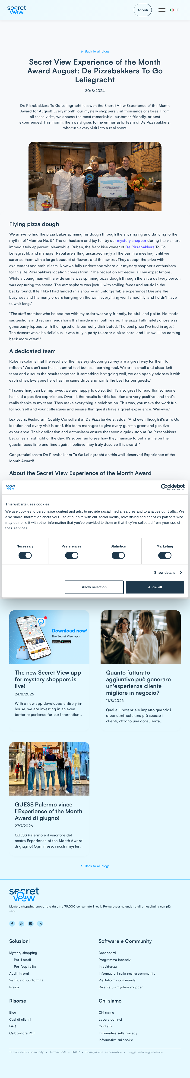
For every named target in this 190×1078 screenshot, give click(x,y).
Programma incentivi (115, 959)
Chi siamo (106, 1012)
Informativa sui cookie (116, 1040)
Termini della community (26, 1052)
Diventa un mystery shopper (121, 987)
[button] (162, 10)
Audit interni (19, 973)
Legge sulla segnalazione (145, 1052)
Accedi (143, 10)
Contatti (105, 1026)
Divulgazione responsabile (104, 1052)
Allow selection (94, 587)
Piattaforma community (117, 980)
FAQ (12, 1026)
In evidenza (108, 966)
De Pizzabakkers (139, 247)
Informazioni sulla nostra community (127, 973)
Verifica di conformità (26, 980)
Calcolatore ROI (22, 1033)
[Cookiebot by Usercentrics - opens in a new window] (164, 487)
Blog (12, 1012)
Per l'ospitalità (25, 966)
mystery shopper (131, 240)
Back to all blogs (95, 51)
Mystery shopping (23, 952)
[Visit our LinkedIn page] (40, 923)
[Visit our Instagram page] (30, 923)
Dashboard (107, 952)
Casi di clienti (20, 1019)
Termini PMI (58, 1052)
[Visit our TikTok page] (21, 923)
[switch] (71, 555)
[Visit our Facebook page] (12, 923)
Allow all (155, 587)
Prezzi (14, 987)
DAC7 (76, 1052)
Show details (164, 572)
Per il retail (22, 959)
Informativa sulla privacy (118, 1033)
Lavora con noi (110, 1019)
